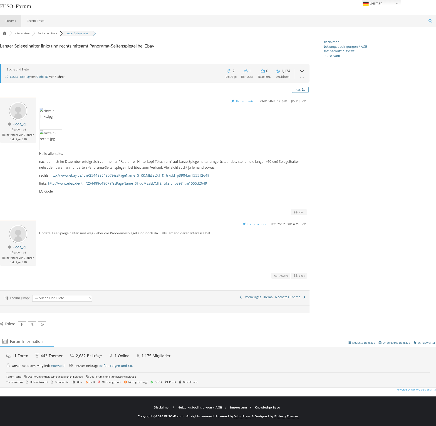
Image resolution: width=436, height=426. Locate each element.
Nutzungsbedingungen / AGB (345, 46)
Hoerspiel (58, 365)
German (375, 3)
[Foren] (4, 33)
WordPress (242, 416)
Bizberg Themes (286, 416)
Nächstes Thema (288, 297)
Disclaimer (331, 42)
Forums (10, 21)
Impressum (331, 55)
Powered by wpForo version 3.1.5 (416, 389)
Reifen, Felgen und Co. (116, 365)
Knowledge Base (267, 407)
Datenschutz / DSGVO (339, 51)
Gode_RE (42, 77)
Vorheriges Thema (258, 297)
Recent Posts (35, 21)
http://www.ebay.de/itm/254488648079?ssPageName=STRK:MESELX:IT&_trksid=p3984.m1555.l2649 (129, 175)
